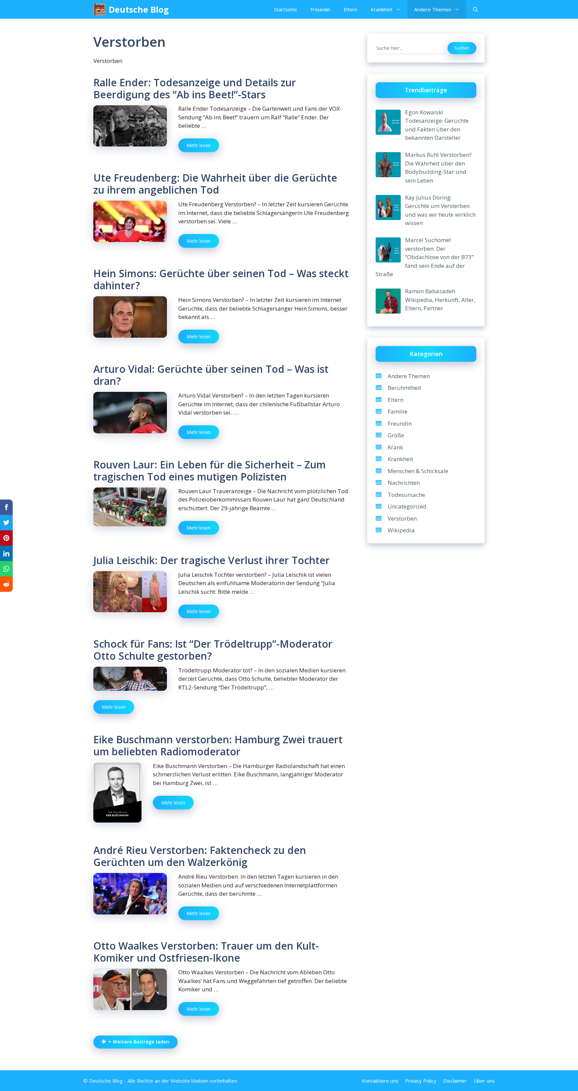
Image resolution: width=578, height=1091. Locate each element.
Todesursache (406, 495)
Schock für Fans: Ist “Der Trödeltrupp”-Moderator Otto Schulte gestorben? (212, 650)
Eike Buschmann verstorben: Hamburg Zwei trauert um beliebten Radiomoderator (218, 745)
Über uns (484, 1080)
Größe (396, 435)
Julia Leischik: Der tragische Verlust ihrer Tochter (211, 560)
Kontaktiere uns (380, 1080)
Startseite (285, 9)
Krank (395, 447)
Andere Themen (432, 9)
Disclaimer (455, 1080)
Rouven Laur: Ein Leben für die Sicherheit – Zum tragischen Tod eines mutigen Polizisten (209, 470)
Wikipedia (401, 530)
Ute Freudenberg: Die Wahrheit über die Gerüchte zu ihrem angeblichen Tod (215, 184)
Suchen (462, 48)
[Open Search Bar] (475, 9)
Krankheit (381, 9)
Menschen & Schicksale (418, 471)
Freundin (320, 9)
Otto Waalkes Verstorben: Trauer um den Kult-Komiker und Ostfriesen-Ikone (206, 952)
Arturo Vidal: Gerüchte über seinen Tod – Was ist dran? (210, 375)
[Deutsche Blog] (99, 9)
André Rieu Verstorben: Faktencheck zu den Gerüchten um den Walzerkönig (199, 856)
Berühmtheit (404, 388)
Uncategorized (407, 506)
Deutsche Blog (139, 9)
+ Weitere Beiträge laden (138, 1042)
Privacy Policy (421, 1080)
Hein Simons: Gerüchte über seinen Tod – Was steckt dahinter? (221, 279)
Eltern (350, 9)
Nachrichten (404, 482)
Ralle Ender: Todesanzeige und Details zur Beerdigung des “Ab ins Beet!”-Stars (194, 88)
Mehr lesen (199, 145)
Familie (397, 411)
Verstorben (402, 518)
